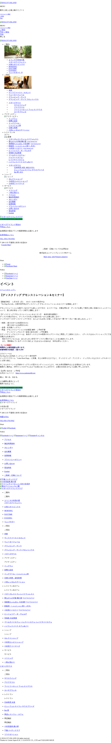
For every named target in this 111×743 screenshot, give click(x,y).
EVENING (13, 70)
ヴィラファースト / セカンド (20, 92)
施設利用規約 (14, 197)
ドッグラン (13, 119)
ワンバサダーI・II (15, 72)
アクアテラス (19, 107)
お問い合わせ (14, 208)
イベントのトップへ (8, 290)
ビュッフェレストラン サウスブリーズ (29, 170)
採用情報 (12, 204)
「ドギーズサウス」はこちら (11, 219)
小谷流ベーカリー (21, 148)
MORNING (13, 66)
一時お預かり (14, 193)
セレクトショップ (16, 179)
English (11, 213)
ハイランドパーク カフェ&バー (21, 162)
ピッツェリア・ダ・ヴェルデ (20, 150)
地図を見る (4, 417)
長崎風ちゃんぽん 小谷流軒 (25, 144)
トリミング (13, 190)
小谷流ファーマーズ (16, 183)
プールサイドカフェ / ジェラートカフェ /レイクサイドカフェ (17, 157)
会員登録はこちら (7, 235)
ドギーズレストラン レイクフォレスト (24, 139)
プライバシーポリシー (17, 206)
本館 (10, 90)
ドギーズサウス (15, 103)
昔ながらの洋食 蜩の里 (23, 141)
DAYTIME (13, 68)
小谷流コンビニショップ (18, 181)
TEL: (7, 421)
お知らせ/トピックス (17, 64)
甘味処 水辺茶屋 (15, 153)
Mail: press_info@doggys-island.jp (56, 257)
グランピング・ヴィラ (17, 97)
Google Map (6, 245)
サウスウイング (20, 105)
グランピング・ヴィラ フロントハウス (24, 99)
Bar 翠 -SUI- (18, 172)
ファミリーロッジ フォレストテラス (28, 109)
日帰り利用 (13, 128)
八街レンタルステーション (19, 130)
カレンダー (13, 199)
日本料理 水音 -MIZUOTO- (24, 167)
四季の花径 (13, 121)
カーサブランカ (20, 112)
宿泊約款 (12, 211)
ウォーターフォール (16, 95)
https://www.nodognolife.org (25, 373)
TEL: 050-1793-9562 (7, 239)
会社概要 (12, 202)
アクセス (12, 195)
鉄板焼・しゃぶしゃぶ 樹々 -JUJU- (22, 146)
